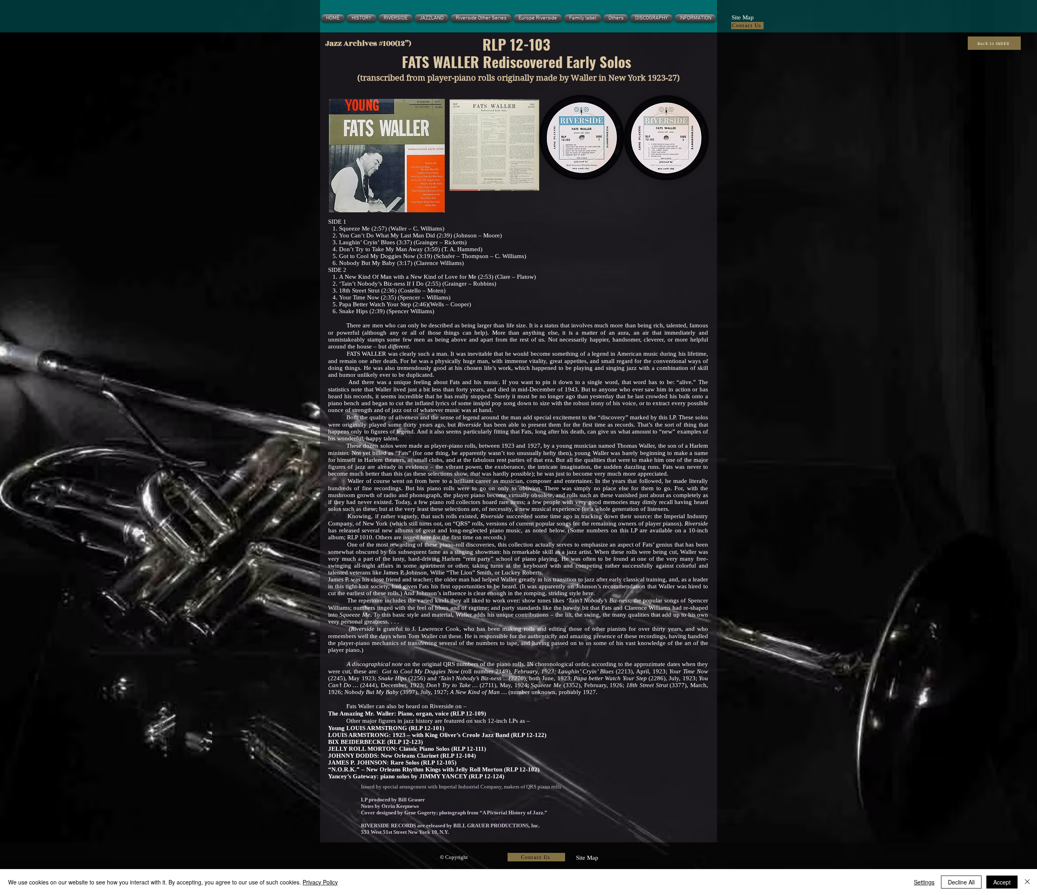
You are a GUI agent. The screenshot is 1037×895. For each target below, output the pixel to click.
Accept (1002, 882)
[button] (742, 16)
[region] (386, 156)
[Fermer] (1027, 882)
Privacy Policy (320, 882)
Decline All (961, 882)
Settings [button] (924, 882)
